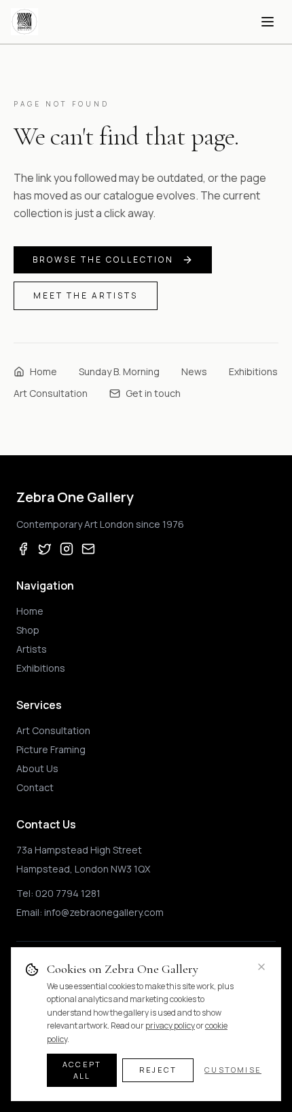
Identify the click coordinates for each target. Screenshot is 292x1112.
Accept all (81, 1070)
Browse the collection (103, 259)
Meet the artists (85, 295)
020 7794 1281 (68, 893)
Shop (27, 630)
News (194, 371)
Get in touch (153, 393)
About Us (37, 768)
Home (43, 371)
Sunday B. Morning (119, 371)
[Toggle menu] (267, 21)
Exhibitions (253, 371)
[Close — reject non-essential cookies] (261, 967)
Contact (35, 787)
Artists (31, 649)
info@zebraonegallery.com (104, 912)
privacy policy (170, 1025)
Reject (158, 1070)
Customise (232, 1070)
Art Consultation (51, 393)
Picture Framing (51, 749)
